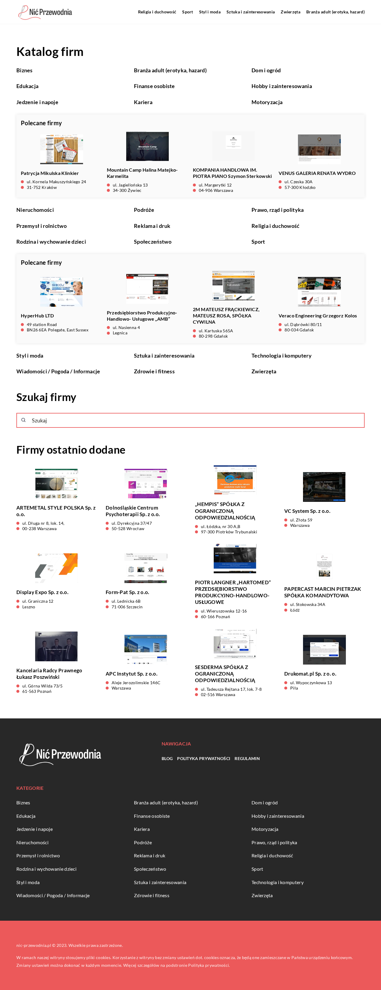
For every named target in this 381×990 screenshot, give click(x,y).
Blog (167, 758)
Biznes (24, 70)
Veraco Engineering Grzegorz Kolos (318, 315)
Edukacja (27, 86)
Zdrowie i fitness (154, 371)
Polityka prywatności (203, 758)
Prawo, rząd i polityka (278, 209)
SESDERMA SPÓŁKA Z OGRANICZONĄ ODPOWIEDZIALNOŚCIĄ (225, 673)
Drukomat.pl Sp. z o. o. (310, 674)
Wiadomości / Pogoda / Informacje (58, 371)
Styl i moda (210, 11)
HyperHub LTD (37, 315)
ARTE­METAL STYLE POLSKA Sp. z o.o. (56, 511)
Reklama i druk (152, 226)
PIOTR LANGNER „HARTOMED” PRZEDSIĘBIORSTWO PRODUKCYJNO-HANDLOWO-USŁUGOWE (233, 592)
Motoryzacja (267, 102)
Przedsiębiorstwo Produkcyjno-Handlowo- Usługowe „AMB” (142, 316)
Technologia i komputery (282, 355)
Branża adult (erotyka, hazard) (335, 11)
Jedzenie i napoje (37, 102)
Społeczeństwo (152, 241)
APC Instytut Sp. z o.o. (131, 674)
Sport (187, 11)
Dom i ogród (266, 70)
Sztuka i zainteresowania (251, 11)
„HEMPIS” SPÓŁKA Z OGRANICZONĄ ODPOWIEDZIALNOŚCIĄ (225, 510)
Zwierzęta (290, 11)
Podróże (144, 209)
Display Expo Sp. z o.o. (42, 592)
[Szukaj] (23, 420)
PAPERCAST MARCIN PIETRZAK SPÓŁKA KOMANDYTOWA (322, 592)
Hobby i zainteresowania (282, 86)
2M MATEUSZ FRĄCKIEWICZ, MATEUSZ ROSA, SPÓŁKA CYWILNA (226, 315)
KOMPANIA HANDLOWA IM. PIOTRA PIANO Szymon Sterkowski (232, 173)
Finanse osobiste (154, 86)
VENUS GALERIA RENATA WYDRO (317, 173)
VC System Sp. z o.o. (307, 511)
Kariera (143, 102)
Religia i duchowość (157, 11)
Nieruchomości (35, 209)
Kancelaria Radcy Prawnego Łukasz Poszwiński (49, 673)
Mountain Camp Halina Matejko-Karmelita (142, 173)
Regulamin (247, 758)
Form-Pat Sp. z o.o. (127, 592)
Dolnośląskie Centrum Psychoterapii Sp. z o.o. (133, 511)
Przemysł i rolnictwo (41, 226)
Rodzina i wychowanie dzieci (51, 241)
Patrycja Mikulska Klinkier (50, 173)
